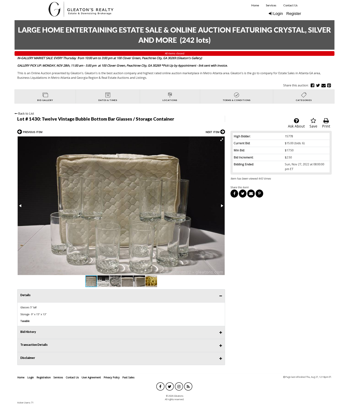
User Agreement (91, 377)
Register (293, 13)
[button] (222, 140)
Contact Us (290, 5)
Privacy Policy (112, 377)
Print (326, 126)
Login (278, 13)
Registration (44, 377)
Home (255, 5)
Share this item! (239, 187)
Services (271, 5)
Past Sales (128, 377)
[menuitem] (255, 5)
